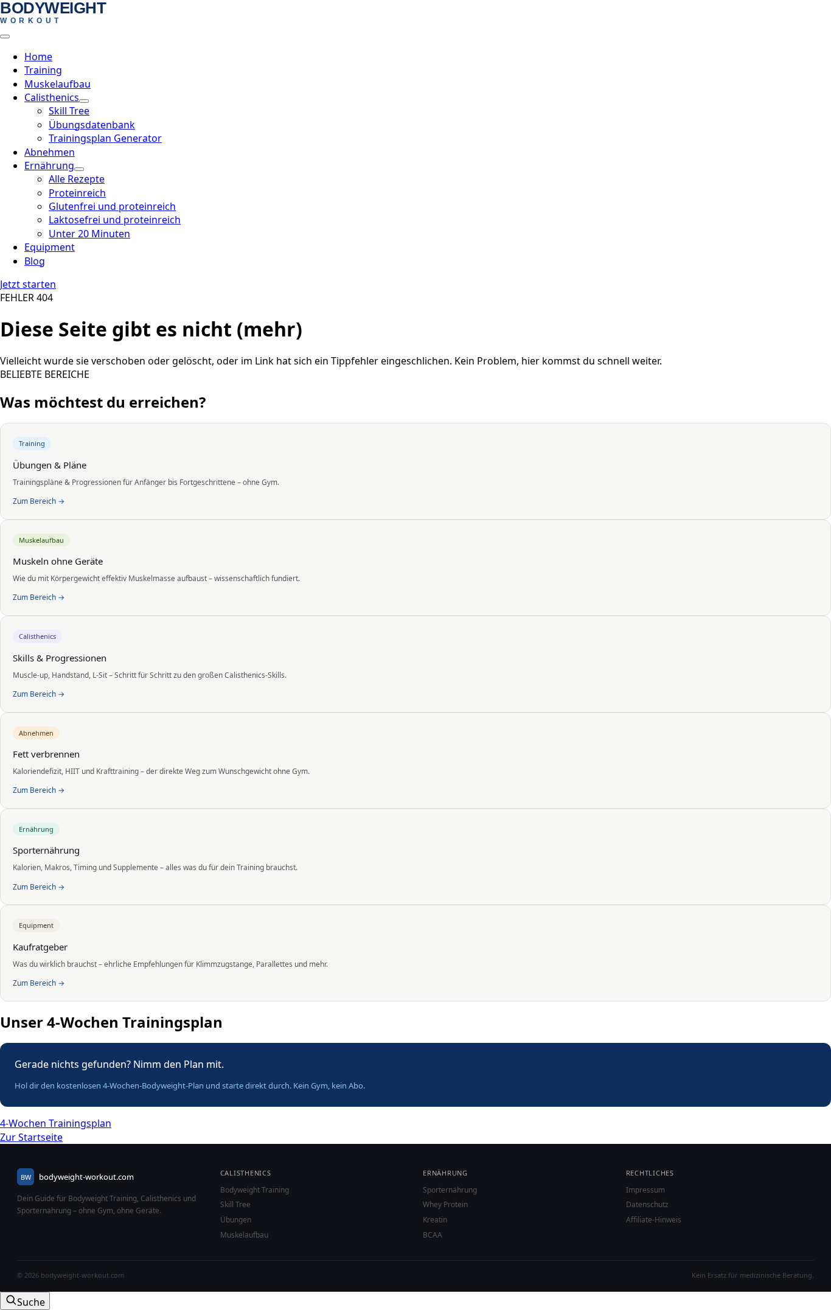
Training (43, 70)
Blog (34, 261)
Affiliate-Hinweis (653, 1220)
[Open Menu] (5, 36)
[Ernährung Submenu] (79, 169)
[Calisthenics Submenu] (84, 101)
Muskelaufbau (57, 84)
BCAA (432, 1235)
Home (38, 56)
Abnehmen (49, 152)
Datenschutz (647, 1205)
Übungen (235, 1220)
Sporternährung (450, 1190)
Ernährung (49, 165)
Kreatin (435, 1220)
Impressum (645, 1190)
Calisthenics (51, 97)
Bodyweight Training (254, 1190)
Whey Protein (445, 1205)
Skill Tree (235, 1205)
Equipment (49, 247)
